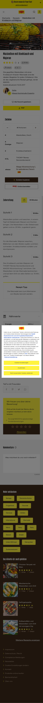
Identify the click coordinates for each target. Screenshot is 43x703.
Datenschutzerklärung (10, 357)
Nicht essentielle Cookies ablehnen (21, 373)
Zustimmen (21, 368)
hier (26, 353)
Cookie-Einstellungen (21, 362)
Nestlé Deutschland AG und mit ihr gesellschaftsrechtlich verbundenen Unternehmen (19, 335)
